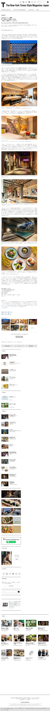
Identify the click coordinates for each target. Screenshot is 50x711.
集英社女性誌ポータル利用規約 (22, 697)
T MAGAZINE (28, 699)
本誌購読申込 (29, 698)
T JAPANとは (12, 697)
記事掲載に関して (24, 698)
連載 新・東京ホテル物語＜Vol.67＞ (7, 312)
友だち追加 (19, 336)
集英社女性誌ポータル (23, 699)
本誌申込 (16, 559)
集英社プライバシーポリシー (31, 697)
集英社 (38, 698)
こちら (14, 606)
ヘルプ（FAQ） (13, 698)
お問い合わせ (37, 697)
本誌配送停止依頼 (34, 698)
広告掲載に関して (18, 698)
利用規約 (16, 697)
